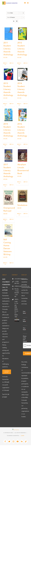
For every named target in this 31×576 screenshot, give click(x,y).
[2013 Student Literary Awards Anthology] (8, 74)
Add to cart (6, 64)
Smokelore (22, 205)
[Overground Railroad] (8, 197)
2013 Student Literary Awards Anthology (8, 89)
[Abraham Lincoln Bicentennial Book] (22, 155)
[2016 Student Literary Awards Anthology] (22, 115)
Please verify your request (25, 339)
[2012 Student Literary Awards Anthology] (22, 33)
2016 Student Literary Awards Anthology (22, 130)
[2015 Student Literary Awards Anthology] (8, 115)
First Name (24, 312)
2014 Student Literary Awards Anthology (22, 89)
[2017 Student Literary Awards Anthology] (8, 155)
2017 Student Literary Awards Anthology (8, 171)
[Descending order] (23, 13)
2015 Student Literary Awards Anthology (8, 130)
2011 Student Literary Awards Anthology (8, 49)
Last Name (24, 320)
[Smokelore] (22, 196)
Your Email (24, 328)
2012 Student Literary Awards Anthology (22, 49)
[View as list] (16, 21)
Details (12, 63)
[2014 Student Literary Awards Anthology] (22, 74)
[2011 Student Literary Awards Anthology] (8, 33)
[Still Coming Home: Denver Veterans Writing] (8, 230)
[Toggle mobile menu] (28, 3)
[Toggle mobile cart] (25, 3)
